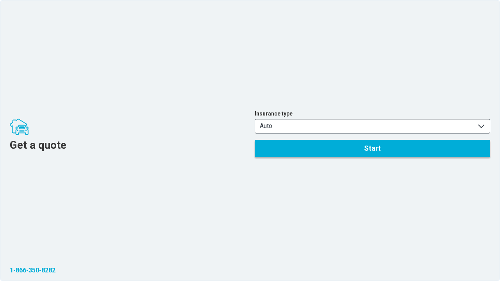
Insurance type (274, 113)
